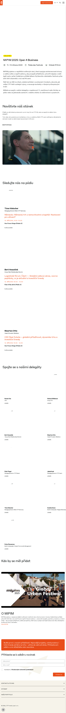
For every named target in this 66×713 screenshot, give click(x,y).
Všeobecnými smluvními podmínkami (22, 669)
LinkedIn (6, 403)
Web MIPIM (4, 624)
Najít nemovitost (47, 2)
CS (55, 2)
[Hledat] (60, 3)
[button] (3, 709)
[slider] (24, 162)
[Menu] (63, 3)
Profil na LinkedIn (9, 227)
